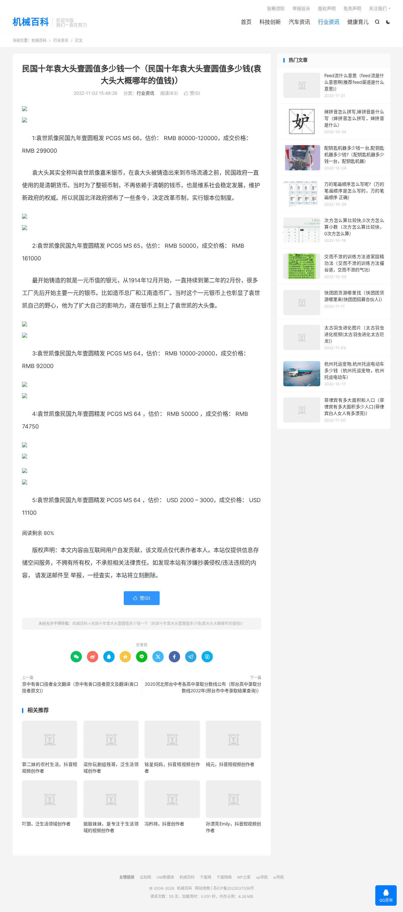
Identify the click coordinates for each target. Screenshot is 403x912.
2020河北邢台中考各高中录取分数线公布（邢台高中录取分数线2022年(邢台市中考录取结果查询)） (203, 687)
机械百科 (31, 22)
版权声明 (327, 8)
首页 (246, 22)
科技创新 (270, 22)
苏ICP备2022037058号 (233, 888)
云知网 (145, 877)
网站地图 (202, 888)
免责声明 (352, 8)
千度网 (205, 877)
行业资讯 (328, 22)
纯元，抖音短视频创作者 (230, 764)
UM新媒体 (165, 877)
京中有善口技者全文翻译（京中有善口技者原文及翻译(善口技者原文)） (80, 687)
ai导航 (278, 877)
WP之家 (244, 877)
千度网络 (224, 877)
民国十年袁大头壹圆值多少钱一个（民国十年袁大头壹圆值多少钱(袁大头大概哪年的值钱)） (168, 623)
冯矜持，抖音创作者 (164, 823)
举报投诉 (301, 8)
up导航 (262, 877)
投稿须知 (276, 8)
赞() (192, 93)
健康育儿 (358, 22)
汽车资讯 (299, 22)
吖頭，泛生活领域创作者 (46, 823)
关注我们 (378, 8)
